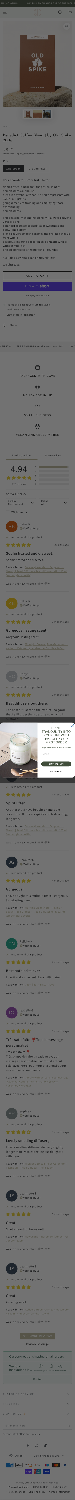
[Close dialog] (72, 725)
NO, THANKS (56, 771)
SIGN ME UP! (56, 764)
